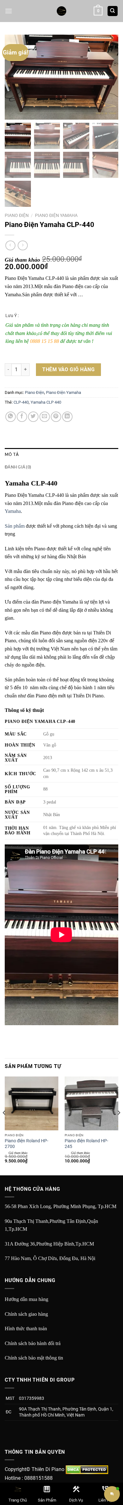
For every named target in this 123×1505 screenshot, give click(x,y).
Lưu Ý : (12, 315)
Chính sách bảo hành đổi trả (33, 1343)
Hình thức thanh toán (26, 1328)
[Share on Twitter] (33, 417)
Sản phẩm (15, 526)
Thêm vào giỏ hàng (68, 369)
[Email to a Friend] (44, 417)
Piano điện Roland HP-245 (86, 1143)
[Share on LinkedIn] (67, 417)
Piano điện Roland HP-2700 (26, 1143)
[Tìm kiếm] (113, 11)
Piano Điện (17, 215)
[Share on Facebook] (22, 417)
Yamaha (13, 511)
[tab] (61, 454)
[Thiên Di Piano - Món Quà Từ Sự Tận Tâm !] (61, 11)
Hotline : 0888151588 (29, 1478)
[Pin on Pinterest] (56, 417)
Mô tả (12, 454)
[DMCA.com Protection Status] (87, 1469)
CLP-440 (21, 402)
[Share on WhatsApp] (10, 417)
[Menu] (8, 11)
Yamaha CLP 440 (46, 402)
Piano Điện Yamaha (56, 215)
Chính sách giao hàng (26, 1314)
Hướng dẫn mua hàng (26, 1299)
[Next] (118, 1125)
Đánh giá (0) (18, 466)
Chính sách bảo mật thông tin (34, 1357)
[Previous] (4, 1125)
